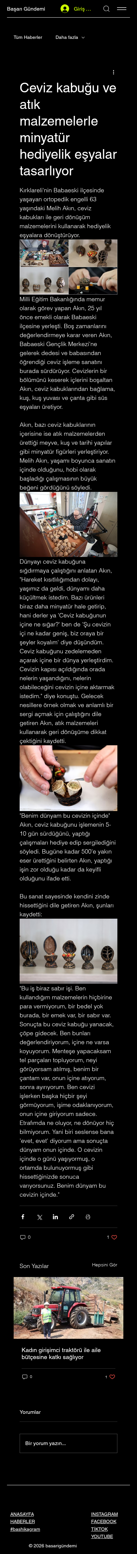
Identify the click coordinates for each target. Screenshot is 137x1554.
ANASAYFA (22, 1514)
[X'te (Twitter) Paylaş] (39, 1217)
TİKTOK (99, 1529)
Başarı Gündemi (26, 9)
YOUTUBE (102, 1536)
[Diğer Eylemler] (113, 72)
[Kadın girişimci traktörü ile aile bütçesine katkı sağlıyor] (68, 1308)
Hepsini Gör (104, 1265)
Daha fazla (67, 37)
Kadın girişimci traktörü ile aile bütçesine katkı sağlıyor (61, 1353)
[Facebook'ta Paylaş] (23, 1217)
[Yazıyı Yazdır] (88, 1217)
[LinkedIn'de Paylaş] (55, 1217)
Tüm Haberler (28, 37)
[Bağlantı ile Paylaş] (71, 1217)
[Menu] (121, 9)
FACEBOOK (103, 1521)
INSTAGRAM (104, 1514)
